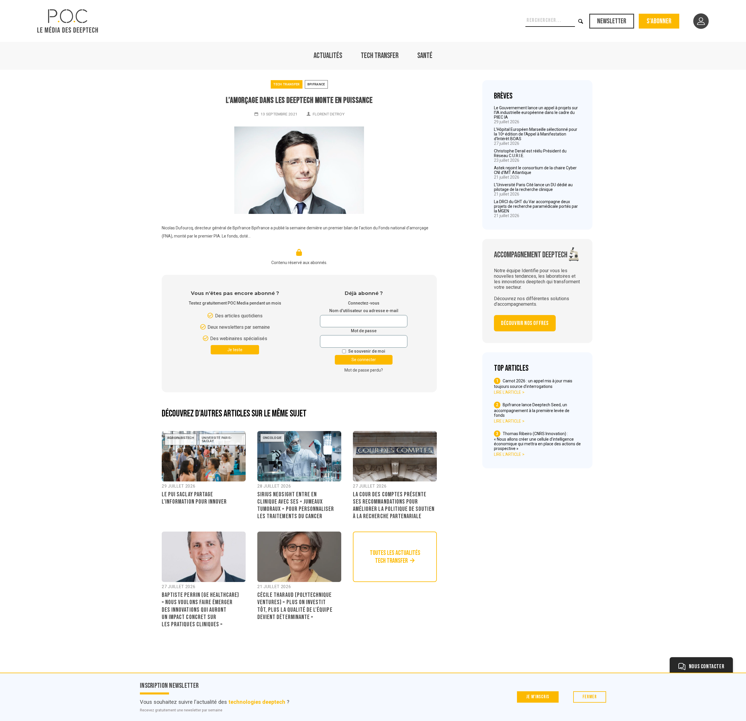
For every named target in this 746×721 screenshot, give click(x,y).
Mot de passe (363, 331)
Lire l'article (507, 392)
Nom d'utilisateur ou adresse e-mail (363, 311)
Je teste (234, 349)
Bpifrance (316, 84)
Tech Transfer (380, 55)
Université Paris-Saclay (217, 439)
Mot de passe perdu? (363, 370)
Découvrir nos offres (525, 323)
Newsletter (611, 21)
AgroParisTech (180, 438)
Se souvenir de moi (366, 351)
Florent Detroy (328, 114)
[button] (581, 21)
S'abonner (659, 21)
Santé (424, 55)
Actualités (328, 55)
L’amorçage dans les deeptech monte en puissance (299, 100)
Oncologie (272, 438)
